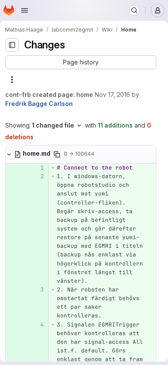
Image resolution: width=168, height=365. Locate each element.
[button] (80, 62)
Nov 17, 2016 (112, 94)
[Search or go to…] (134, 10)
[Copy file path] (57, 154)
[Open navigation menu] (24, 10)
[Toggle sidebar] (12, 45)
